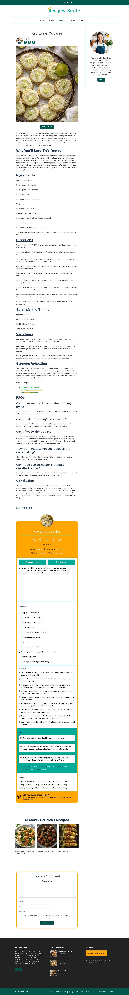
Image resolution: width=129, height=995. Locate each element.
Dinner (51, 20)
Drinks (72, 20)
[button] (88, 20)
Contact (58, 992)
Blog (81, 20)
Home (42, 20)
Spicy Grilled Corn (65, 851)
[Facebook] (56, 2)
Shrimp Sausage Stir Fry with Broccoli (24, 852)
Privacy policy (68, 992)
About (101, 79)
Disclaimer (79, 992)
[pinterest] (33, 42)
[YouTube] (71, 2)
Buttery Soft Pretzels (65, 951)
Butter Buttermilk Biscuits (67, 961)
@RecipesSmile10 (28, 799)
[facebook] (25, 42)
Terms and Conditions (105, 992)
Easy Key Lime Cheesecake (31, 390)
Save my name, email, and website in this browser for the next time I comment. (48, 917)
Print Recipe (33, 562)
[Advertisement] (47, 587)
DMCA (87, 992)
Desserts (62, 20)
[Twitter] (67, 2)
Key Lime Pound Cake (29, 392)
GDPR (93, 992)
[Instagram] (60, 2)
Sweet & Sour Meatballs (46, 851)
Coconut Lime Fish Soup (30, 387)
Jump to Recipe (47, 127)
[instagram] (29, 42)
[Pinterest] (64, 2)
